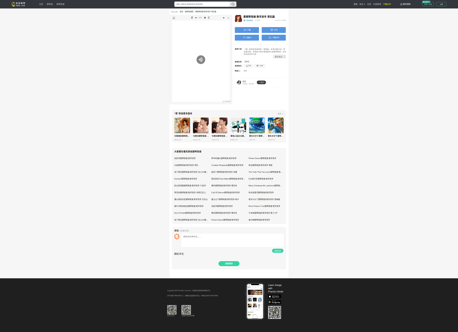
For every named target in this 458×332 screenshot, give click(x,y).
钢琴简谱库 (189, 11)
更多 (279, 114)
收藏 (248, 38)
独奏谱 (247, 62)
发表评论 (277, 251)
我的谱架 (407, 4)
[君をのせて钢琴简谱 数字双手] (276, 125)
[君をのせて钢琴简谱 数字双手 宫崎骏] (257, 125)
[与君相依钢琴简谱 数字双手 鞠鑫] (182, 125)
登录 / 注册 (428, 4)
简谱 (249, 66)
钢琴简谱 (60, 4)
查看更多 (229, 264)
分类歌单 (377, 4)
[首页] (19, 4)
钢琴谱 (50, 4)
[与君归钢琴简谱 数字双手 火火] (201, 125)
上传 (441, 4)
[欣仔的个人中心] (239, 82)
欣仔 (245, 71)
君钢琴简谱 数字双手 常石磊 (205, 11)
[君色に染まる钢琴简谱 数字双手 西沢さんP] (238, 125)
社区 (369, 4)
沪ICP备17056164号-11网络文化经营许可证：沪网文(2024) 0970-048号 (192, 296)
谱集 (356, 4)
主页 (41, 4)
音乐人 (362, 4)
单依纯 (248, 20)
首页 (181, 11)
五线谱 (261, 66)
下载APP (387, 4)
